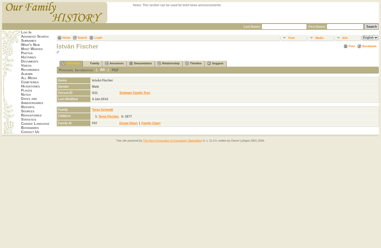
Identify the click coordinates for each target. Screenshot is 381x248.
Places (26, 90)
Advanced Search (34, 36)
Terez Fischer (108, 116)
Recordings (30, 69)
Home (66, 37)
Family (94, 63)
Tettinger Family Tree (134, 93)
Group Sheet (128, 123)
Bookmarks (30, 128)
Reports (27, 107)
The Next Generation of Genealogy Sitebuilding (172, 140)
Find (291, 37)
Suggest (217, 63)
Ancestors (117, 63)
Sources (27, 111)
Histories (28, 57)
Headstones (30, 86)
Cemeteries (30, 82)
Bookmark (369, 46)
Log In (26, 32)
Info (345, 37)
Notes (26, 94)
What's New (30, 45)
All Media (29, 78)
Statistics (28, 119)
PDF (115, 70)
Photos (27, 53)
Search (82, 37)
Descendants (143, 63)
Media (319, 37)
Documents (29, 61)
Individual (73, 63)
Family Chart (151, 123)
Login (98, 37)
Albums (27, 74)
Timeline (196, 63)
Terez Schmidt (102, 110)
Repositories (31, 115)
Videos (26, 65)
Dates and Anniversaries (32, 101)
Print (352, 46)
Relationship (171, 63)
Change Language (35, 123)
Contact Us (30, 132)
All (102, 69)
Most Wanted (32, 49)
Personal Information (76, 70)
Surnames (28, 40)
